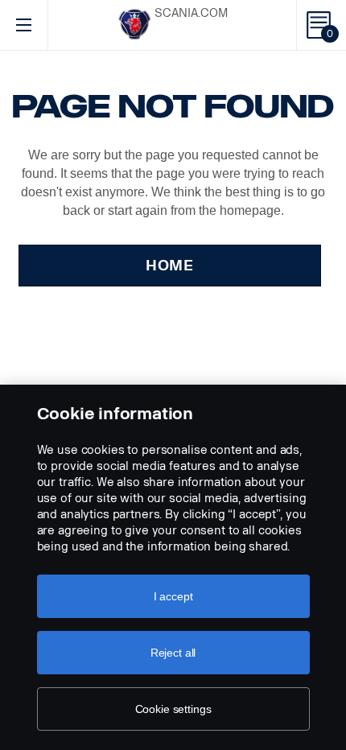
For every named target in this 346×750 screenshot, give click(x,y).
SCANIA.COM (191, 13)
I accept (173, 596)
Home (170, 265)
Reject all (173, 652)
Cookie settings (173, 709)
